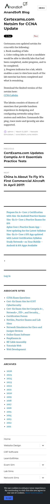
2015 (9, 411)
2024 (9, 378)
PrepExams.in (14, 338)
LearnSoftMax (11, 458)
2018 (9, 400)
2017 (9, 404)
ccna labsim (21, 134)
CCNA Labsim (11, 95)
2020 (9, 393)
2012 (9, 422)
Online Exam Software (18, 334)
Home (7, 439)
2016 (9, 408)
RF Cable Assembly (16, 342)
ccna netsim (32, 134)
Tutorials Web (14, 345)
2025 (9, 374)
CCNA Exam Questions (18, 297)
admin (10, 132)
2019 (9, 397)
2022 (9, 386)
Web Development (16, 349)
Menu (42, 8)
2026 (9, 371)
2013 (9, 419)
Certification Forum (17, 316)
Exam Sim (9, 465)
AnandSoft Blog (16, 12)
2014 (9, 415)
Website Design (12, 445)
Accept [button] (8, 498)
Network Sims (11, 477)
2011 (9, 426)
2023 (9, 382)
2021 (9, 389)
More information (34, 493)
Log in (7, 276)
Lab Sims (8, 471)
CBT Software (11, 452)
